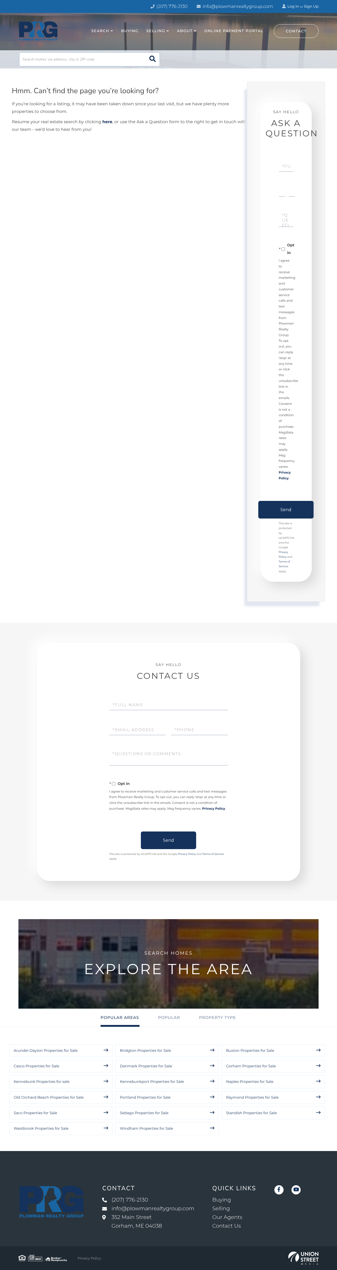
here (107, 121)
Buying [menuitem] (129, 30)
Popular (169, 1017)
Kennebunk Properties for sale (42, 1081)
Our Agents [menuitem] (227, 1217)
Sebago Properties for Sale (144, 1112)
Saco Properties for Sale (35, 1112)
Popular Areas (120, 1017)
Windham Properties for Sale (146, 1128)
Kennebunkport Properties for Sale (152, 1081)
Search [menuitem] (100, 30)
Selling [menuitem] (155, 30)
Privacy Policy (213, 809)
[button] (152, 59)
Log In (292, 6)
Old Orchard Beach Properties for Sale (49, 1097)
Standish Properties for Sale (251, 1112)
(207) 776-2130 (171, 6)
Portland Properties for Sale (145, 1097)
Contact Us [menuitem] (226, 1226)
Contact (296, 31)
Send (285, 509)
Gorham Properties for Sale (251, 1066)
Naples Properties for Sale (250, 1081)
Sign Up (311, 6)
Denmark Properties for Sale (146, 1066)
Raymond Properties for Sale (252, 1097)
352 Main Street (136, 1221)
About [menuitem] (184, 30)
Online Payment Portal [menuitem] (233, 30)
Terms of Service (213, 854)
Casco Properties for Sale (36, 1066)
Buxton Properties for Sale (250, 1050)
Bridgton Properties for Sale (145, 1050)
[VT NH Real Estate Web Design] (303, 1258)
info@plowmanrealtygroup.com (238, 6)
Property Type (217, 1017)
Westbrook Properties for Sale (41, 1128)
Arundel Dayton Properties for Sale (45, 1050)
